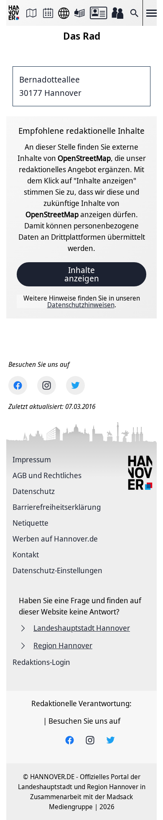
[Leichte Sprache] (79, 13)
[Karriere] (117, 13)
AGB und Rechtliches (47, 475)
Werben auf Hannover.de (55, 538)
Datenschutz (34, 491)
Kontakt (26, 554)
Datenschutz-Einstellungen (57, 570)
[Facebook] (17, 385)
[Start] (14, 13)
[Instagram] (46, 385)
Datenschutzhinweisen (81, 304)
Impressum (32, 459)
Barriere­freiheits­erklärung (57, 507)
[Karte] (31, 13)
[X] (75, 385)
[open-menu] (151, 13)
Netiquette (30, 523)
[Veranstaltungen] (48, 13)
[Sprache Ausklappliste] (63, 13)
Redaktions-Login (41, 662)
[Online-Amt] (98, 13)
